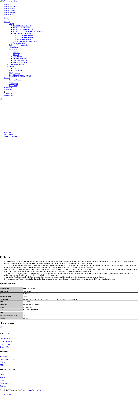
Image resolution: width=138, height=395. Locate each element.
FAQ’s (2, 362)
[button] (69, 246)
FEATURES (8, 134)
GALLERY (8, 132)
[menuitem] (71, 18)
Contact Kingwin (6, 341)
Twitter (2, 377)
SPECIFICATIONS (11, 136)
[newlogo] (8, 1)
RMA (2, 365)
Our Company (5, 338)
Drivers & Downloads (7, 359)
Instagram (3, 383)
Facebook (3, 374)
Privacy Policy (5, 344)
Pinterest (3, 386)
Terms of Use (4, 347)
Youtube (3, 380)
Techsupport (4, 356)
